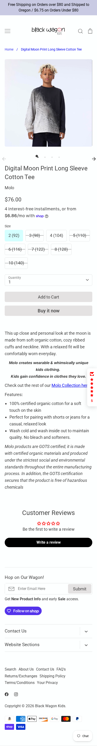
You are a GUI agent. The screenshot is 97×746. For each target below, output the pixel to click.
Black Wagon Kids (50, 706)
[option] (48, 103)
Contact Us (45, 669)
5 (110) (79, 235)
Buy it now (49, 311)
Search (10, 669)
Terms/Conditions (20, 683)
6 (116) (15, 249)
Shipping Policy (52, 676)
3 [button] (51, 156)
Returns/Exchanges (21, 676)
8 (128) (61, 249)
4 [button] (58, 156)
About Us (26, 669)
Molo (9, 187)
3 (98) (34, 235)
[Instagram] (16, 694)
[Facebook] (6, 694)
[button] (92, 387)
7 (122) (38, 249)
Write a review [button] (48, 542)
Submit (79, 588)
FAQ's (61, 669)
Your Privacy (47, 683)
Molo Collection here (71, 385)
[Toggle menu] (7, 31)
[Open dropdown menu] (86, 631)
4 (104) (56, 235)
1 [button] (37, 156)
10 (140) (16, 262)
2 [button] (44, 156)
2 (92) (13, 235)
